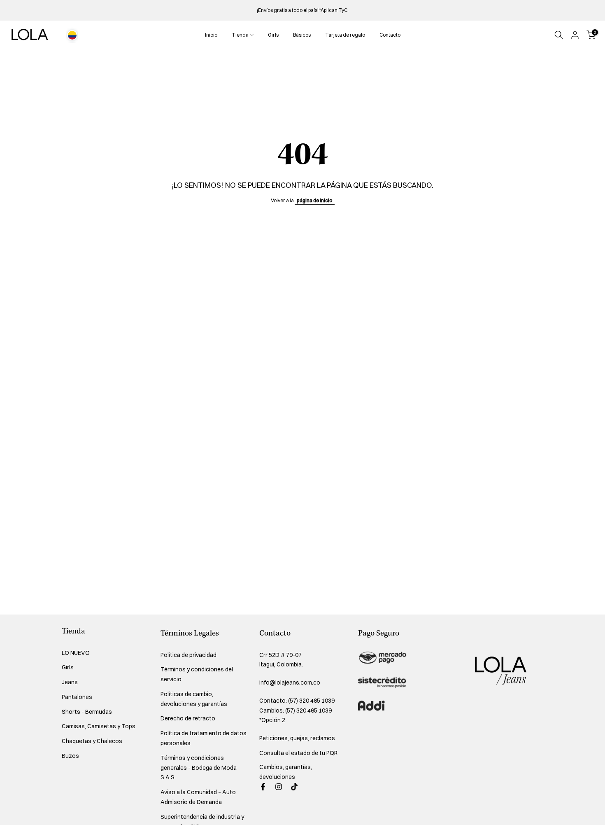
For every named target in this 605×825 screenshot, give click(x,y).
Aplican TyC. (335, 10)
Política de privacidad (188, 655)
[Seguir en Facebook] (263, 787)
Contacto (389, 35)
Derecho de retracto (188, 718)
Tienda (240, 35)
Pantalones (77, 697)
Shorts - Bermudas (87, 711)
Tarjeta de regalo (345, 35)
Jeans (70, 682)
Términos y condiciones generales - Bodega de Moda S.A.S (199, 767)
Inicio (211, 35)
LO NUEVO (76, 653)
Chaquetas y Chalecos (92, 741)
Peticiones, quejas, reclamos (297, 738)
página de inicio (315, 200)
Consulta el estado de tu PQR (298, 753)
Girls (273, 35)
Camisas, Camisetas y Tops (98, 726)
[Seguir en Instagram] (278, 787)
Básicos (302, 35)
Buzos (70, 756)
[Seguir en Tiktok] (294, 787)
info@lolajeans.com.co (289, 682)
